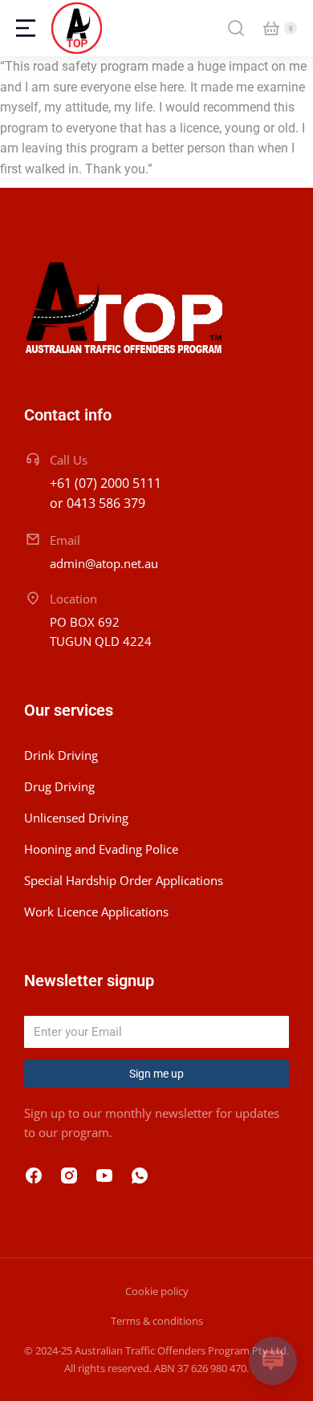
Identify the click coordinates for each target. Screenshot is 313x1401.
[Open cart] (271, 28)
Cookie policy (157, 1291)
